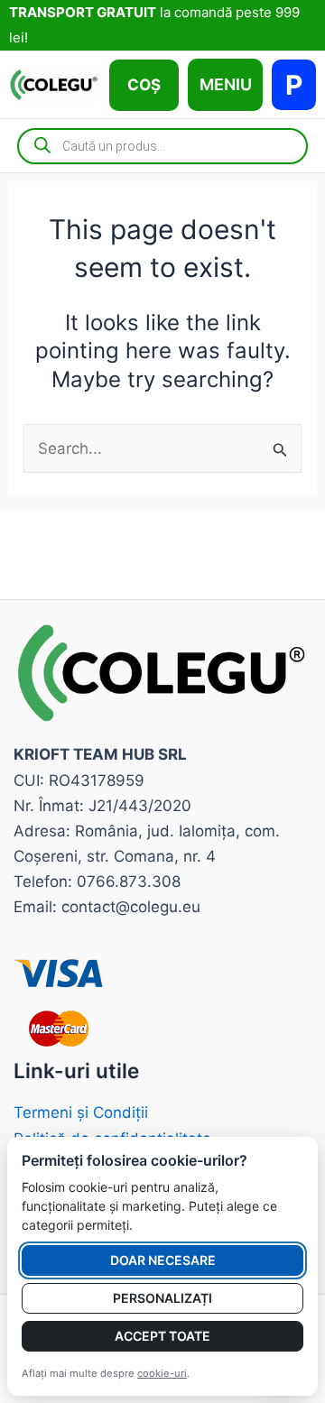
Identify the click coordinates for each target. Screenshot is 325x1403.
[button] (144, 85)
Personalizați (162, 1298)
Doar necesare (163, 1260)
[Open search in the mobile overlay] (162, 146)
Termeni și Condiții (81, 1112)
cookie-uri (162, 1373)
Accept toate (162, 1335)
